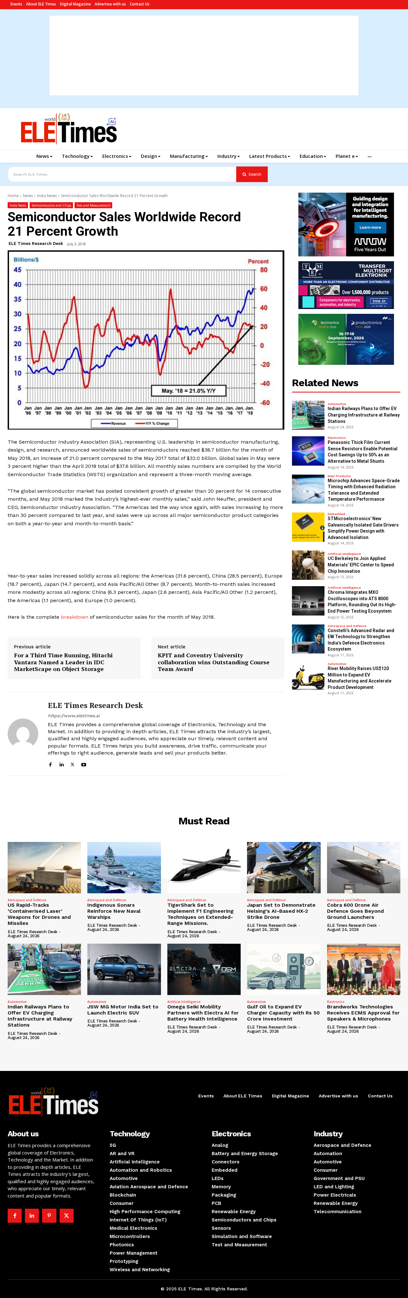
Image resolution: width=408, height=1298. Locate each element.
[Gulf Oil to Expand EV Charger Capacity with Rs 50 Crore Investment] (283, 969)
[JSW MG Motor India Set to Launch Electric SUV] (124, 969)
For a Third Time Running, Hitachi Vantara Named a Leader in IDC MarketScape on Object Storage (63, 662)
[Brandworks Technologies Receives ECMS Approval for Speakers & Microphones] (363, 969)
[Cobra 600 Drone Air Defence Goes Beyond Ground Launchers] (363, 867)
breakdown (74, 617)
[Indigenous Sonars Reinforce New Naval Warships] (124, 867)
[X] (72, 763)
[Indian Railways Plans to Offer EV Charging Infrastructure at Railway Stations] (308, 415)
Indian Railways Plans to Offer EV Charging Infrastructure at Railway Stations (364, 415)
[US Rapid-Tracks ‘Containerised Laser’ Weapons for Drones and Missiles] (44, 867)
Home (13, 195)
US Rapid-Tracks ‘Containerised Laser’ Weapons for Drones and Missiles (39, 914)
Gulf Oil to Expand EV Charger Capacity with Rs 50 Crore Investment (283, 1013)
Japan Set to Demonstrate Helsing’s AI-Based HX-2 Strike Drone (281, 911)
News (28, 195)
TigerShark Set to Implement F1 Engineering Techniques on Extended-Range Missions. (200, 914)
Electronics (337, 437)
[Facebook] (50, 763)
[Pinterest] (49, 1216)
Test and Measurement (93, 205)
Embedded (336, 514)
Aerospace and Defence (347, 626)
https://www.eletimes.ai (74, 715)
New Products (339, 476)
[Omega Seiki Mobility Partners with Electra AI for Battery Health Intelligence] (204, 969)
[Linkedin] (61, 763)
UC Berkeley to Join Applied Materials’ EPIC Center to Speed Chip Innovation (361, 564)
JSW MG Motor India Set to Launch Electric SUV (122, 1010)
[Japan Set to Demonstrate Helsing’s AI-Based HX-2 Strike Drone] (283, 867)
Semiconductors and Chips (51, 205)
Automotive (337, 404)
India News (47, 195)
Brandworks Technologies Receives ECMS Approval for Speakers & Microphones (363, 1013)
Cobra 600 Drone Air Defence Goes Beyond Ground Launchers (355, 911)
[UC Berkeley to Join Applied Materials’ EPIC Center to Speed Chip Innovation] (308, 565)
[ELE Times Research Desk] (23, 733)
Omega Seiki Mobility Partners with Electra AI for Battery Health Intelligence (203, 1013)
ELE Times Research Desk (36, 243)
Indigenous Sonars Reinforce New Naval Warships (114, 911)
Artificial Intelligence (344, 554)
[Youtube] (83, 763)
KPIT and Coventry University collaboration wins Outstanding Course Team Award (213, 662)
